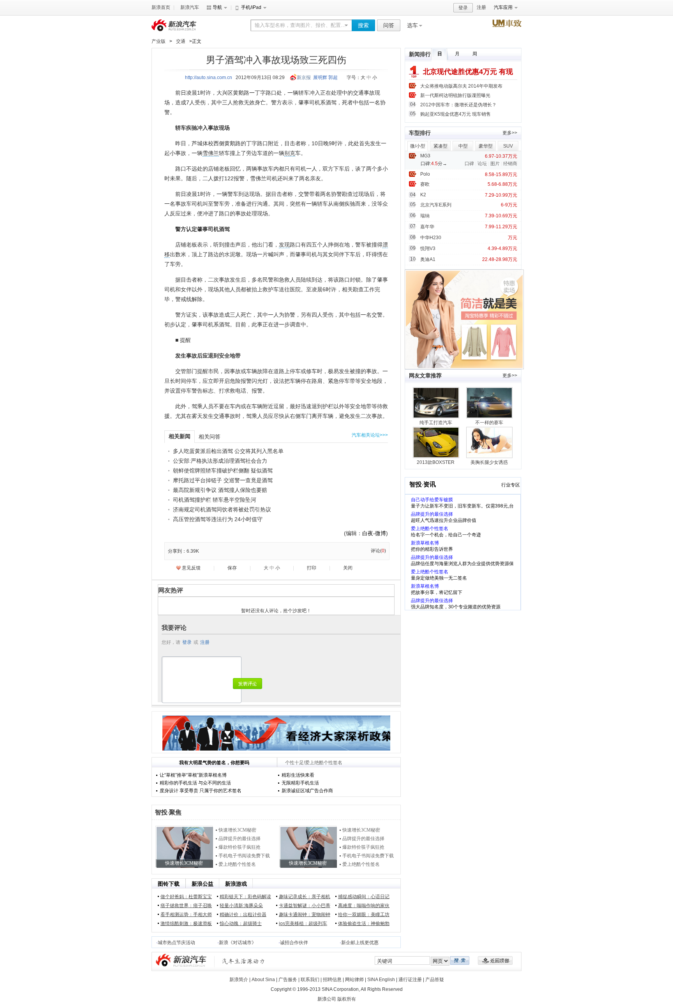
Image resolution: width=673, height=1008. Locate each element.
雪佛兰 (211, 153)
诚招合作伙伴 (294, 942)
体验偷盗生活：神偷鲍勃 (363, 923)
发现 (284, 244)
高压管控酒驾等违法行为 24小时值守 (218, 519)
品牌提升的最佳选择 (239, 838)
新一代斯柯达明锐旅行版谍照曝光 (455, 95)
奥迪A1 (427, 259)
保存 (232, 568)
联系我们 (310, 979)
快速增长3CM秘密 (237, 830)
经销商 (510, 163)
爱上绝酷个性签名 (237, 864)
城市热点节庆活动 (176, 942)
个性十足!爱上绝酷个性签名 (313, 762)
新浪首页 (161, 7)
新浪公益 (202, 884)
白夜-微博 (374, 533)
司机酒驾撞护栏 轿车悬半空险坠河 (214, 500)
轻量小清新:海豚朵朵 (241, 905)
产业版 (159, 41)
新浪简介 (238, 979)
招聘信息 (332, 979)
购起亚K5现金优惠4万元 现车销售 (455, 114)
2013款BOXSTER (436, 462)
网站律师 (354, 979)
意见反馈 (191, 568)
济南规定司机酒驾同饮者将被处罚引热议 (222, 509)
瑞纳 (425, 216)
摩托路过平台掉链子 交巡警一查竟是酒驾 (223, 480)
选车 (412, 25)
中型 (463, 146)
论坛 (482, 163)
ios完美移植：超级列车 (303, 923)
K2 (423, 194)
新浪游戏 (236, 884)
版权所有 (346, 999)
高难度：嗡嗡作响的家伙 (363, 905)
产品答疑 (434, 979)
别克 (289, 153)
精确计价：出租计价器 (243, 914)
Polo (425, 174)
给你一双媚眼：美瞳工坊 (363, 914)
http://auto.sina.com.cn (208, 77)
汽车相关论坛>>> (370, 435)
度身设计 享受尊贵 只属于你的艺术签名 (200, 790)
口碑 (469, 163)
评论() (378, 550)
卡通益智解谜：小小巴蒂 (304, 905)
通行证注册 (410, 979)
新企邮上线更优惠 (360, 942)
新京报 (304, 77)
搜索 (363, 25)
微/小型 (417, 146)
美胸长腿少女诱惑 (489, 462)
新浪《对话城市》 (237, 942)
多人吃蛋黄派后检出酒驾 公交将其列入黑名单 (228, 451)
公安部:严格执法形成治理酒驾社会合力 (220, 461)
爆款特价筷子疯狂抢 (239, 847)
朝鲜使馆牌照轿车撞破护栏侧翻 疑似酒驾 (223, 470)
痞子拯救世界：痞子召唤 (186, 905)
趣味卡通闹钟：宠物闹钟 (304, 914)
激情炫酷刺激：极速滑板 (186, 923)
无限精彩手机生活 (300, 783)
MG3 (425, 156)
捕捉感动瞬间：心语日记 (363, 896)
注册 (481, 7)
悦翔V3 (427, 248)
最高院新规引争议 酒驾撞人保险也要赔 (220, 490)
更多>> (509, 133)
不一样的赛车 (489, 422)
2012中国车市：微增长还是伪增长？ (458, 104)
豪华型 (486, 146)
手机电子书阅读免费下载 (244, 855)
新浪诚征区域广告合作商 (307, 790)
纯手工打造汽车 (435, 422)
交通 (180, 41)
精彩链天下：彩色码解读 (245, 896)
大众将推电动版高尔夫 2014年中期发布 (461, 86)
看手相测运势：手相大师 (186, 914)
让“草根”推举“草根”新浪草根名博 (193, 775)
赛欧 (425, 184)
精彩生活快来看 (298, 775)
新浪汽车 (189, 7)
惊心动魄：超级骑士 (241, 923)
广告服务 (287, 979)
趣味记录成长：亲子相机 (304, 896)
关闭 (347, 568)
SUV (508, 146)
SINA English (381, 979)
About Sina (263, 979)
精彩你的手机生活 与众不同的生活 (195, 783)
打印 (311, 568)
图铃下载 (169, 884)
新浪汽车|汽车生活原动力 (243, 961)
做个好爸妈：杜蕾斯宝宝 (186, 896)
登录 (463, 8)
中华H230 (430, 237)
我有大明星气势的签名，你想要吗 (214, 762)
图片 (495, 163)
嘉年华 (427, 226)
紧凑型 (440, 146)
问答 (388, 25)
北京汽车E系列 (435, 205)
